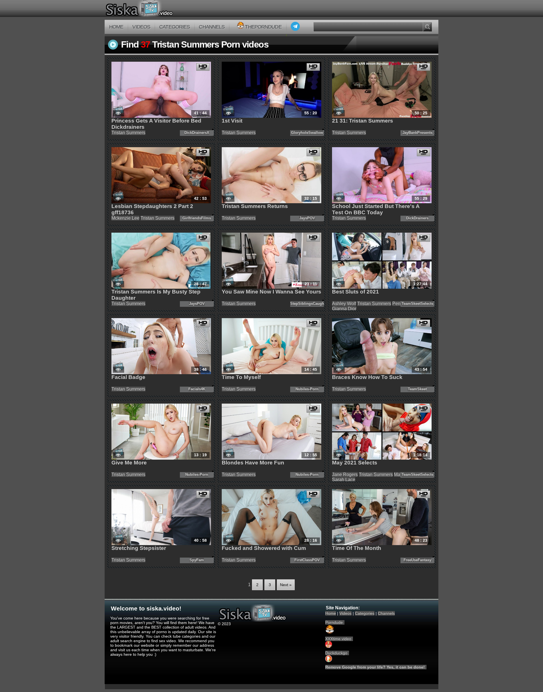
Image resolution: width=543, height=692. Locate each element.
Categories (174, 27)
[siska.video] (160, 8)
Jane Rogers (345, 474)
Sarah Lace (343, 479)
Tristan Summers (128, 132)
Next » (286, 584)
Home (116, 27)
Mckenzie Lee (125, 218)
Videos (141, 27)
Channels (212, 27)
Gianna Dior (344, 308)
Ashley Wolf (344, 303)
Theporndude (263, 27)
